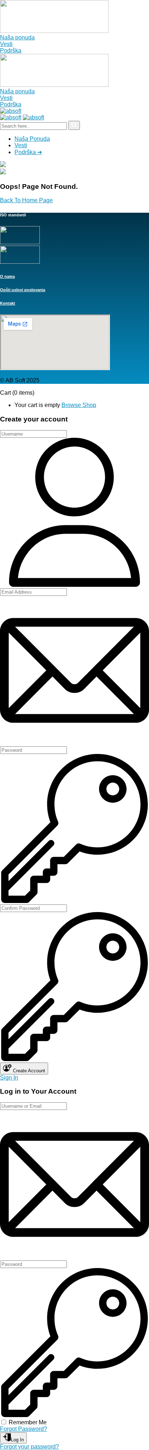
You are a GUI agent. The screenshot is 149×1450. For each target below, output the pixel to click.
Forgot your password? (29, 1446)
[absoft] (10, 111)
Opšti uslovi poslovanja (22, 290)
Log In (17, 1439)
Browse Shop (78, 405)
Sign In (9, 1077)
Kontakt (7, 303)
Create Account (28, 1070)
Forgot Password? (23, 1429)
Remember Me (28, 1422)
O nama (7, 276)
